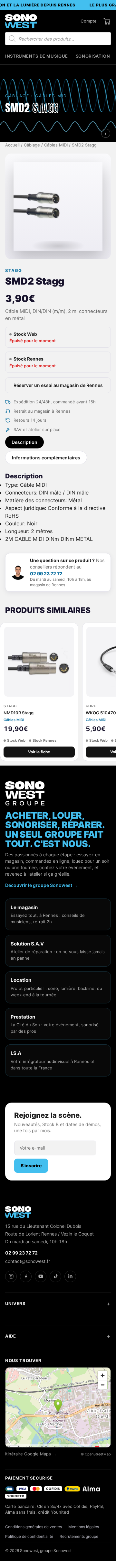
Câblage (32, 145)
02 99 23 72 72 (46, 573)
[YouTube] (40, 1276)
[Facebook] (26, 1276)
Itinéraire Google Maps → (30, 1454)
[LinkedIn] (70, 1276)
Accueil (12, 145)
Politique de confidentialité (29, 1536)
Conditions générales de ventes (33, 1526)
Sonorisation (93, 56)
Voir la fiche (39, 751)
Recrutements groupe (79, 1536)
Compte (89, 21)
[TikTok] (55, 1276)
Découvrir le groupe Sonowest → (41, 885)
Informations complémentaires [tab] (46, 457)
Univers (15, 1303)
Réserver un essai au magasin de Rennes (58, 385)
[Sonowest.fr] (21, 21)
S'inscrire (31, 1165)
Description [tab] (24, 442)
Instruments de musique (36, 56)
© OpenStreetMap (96, 1454)
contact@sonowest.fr (27, 1261)
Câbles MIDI (56, 145)
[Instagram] (11, 1276)
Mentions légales (83, 1526)
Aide (10, 1336)
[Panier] (107, 21)
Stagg (13, 270)
